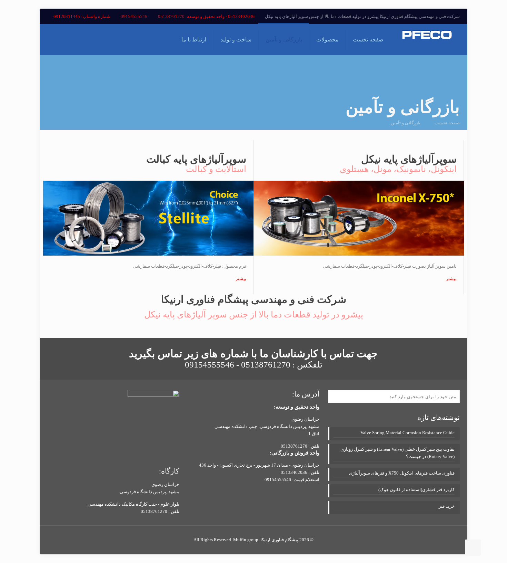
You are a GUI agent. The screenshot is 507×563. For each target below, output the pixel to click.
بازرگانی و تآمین (405, 122)
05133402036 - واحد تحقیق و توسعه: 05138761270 (206, 16)
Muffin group (245, 539)
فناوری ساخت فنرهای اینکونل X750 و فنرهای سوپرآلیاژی (402, 473)
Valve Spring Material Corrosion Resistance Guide (407, 432)
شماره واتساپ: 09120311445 (81, 16)
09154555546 (134, 16)
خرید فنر (447, 506)
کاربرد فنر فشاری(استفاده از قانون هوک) (416, 489)
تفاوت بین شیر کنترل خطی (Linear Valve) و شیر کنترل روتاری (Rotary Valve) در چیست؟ (397, 453)
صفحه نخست (447, 122)
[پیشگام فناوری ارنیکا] (427, 39)
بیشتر (451, 278)
